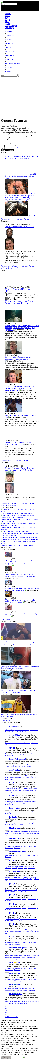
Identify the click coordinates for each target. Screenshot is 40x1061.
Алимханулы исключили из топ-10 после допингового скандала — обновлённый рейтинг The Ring (22, 776)
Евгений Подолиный (17, 759)
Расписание (9, 51)
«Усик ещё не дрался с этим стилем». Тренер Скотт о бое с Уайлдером (22, 589)
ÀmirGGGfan (14, 735)
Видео (7, 20)
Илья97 (12, 884)
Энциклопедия (11, 26)
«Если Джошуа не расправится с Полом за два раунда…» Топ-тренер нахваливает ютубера (21, 563)
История (8, 67)
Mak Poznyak (14, 828)
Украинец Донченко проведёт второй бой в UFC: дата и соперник (21, 601)
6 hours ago (17, 944)
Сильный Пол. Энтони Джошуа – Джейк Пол (19, 754)
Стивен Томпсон (22, 148)
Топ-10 (8, 47)
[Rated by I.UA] (27, 1059)
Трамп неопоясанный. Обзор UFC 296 (19, 227)
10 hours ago (32, 990)
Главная (8, 14)
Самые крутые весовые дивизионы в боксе (17, 513)
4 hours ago (31, 868)
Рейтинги (9, 43)
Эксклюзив (9, 35)
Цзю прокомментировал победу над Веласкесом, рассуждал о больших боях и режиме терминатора (20, 538)
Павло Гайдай (14, 808)
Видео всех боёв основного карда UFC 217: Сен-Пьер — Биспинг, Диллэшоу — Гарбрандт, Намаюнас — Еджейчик (21, 198)
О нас (7, 1009)
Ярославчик (14, 726)
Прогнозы (9, 39)
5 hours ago (22, 891)
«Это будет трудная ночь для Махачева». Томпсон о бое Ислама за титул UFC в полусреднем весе (20, 388)
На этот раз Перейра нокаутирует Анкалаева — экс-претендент (18, 358)
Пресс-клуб (9, 59)
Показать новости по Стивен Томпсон (15, 460)
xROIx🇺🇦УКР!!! (15, 962)
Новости (8, 31)
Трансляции (9, 28)
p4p (6, 18)
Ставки (8, 71)
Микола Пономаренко (18, 851)
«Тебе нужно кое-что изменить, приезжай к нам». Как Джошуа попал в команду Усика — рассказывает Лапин (22, 957)
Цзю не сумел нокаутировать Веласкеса (17, 743)
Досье (7, 24)
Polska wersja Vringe (12, 1017)
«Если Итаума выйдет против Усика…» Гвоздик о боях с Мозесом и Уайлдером (20, 575)
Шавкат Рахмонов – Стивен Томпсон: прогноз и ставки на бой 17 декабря (19, 469)
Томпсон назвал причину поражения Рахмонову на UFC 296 (19, 443)
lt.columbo (13, 817)
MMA (7, 16)
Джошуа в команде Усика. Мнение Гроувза (17, 545)
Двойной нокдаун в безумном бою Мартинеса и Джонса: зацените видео (20, 765)
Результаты (9, 55)
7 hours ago (14, 959)
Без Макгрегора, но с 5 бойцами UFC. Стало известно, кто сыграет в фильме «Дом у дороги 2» (22, 328)
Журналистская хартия (14, 1011)
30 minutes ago (26, 766)
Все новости (5, 620)
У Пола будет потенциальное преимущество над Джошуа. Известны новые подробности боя (20, 802)
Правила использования (14, 1015)
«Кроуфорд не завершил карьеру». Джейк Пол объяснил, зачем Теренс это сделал (19, 867)
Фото (7, 22)
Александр (13, 795)
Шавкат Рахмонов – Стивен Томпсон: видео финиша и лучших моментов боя (22, 157)
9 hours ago (17, 970)
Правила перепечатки (13, 1007)
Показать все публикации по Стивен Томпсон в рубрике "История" (19, 302)
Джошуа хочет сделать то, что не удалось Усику (20, 812)
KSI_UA (12, 783)
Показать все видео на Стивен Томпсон (16, 219)
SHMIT (12, 748)
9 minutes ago (21, 731)
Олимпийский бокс (12, 63)
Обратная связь (11, 1013)
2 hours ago (20, 824)
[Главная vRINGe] (6, 2)
